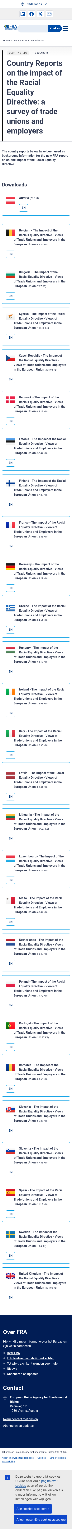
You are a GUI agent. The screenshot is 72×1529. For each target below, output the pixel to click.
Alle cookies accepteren (33, 1508)
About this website (11, 1458)
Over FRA (13, 1353)
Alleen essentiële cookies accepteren (42, 1519)
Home (6, 40)
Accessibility (8, 1461)
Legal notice (27, 1458)
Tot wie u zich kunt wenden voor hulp (32, 1363)
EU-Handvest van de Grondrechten (30, 1358)
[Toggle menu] (65, 28)
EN (24, 208)
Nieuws (12, 1369)
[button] (22, 13)
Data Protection (58, 1458)
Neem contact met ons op (20, 1419)
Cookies (41, 1458)
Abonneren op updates (22, 1374)
